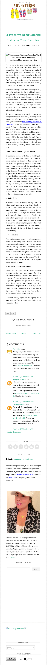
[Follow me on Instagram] (37, 446)
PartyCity (17, 349)
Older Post (36, 333)
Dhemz (14, 45)
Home (23, 333)
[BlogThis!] (9, 313)
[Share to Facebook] (14, 313)
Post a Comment (14, 432)
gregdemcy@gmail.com (23, 459)
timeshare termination (25, 475)
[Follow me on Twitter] (15, 446)
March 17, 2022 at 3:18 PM (23, 376)
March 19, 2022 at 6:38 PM (23, 401)
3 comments (34, 45)
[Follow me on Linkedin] (31, 446)
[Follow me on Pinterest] (26, 446)
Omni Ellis (12, 478)
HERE (13, 557)
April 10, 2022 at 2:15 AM (23, 429)
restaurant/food (23, 325)
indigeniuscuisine (19, 379)
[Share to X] (11, 313)
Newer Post (11, 333)
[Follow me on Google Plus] (21, 446)
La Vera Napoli (19, 404)
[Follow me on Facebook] (10, 446)
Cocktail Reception (24, 365)
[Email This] (6, 313)
